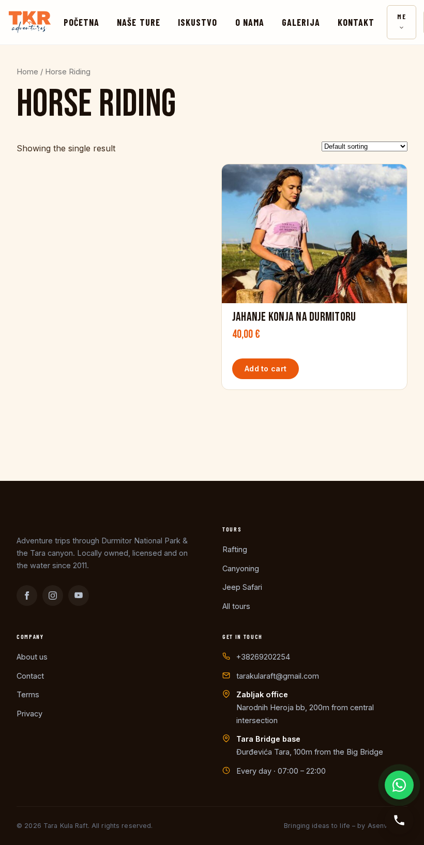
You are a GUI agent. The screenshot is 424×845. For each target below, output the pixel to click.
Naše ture (138, 22)
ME (401, 16)
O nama (249, 22)
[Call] (399, 820)
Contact (30, 675)
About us (32, 656)
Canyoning (240, 568)
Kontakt (356, 22)
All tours (236, 606)
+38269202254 (263, 656)
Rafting (234, 549)
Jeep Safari (242, 587)
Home (27, 71)
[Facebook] (27, 595)
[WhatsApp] (399, 785)
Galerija (301, 22)
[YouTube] (78, 595)
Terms (28, 694)
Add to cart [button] (265, 368)
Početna (82, 22)
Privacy (29, 713)
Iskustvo (198, 22)
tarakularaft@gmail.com (277, 675)
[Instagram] (52, 595)
